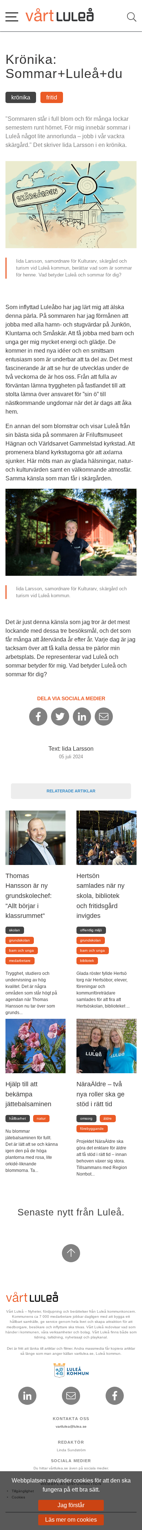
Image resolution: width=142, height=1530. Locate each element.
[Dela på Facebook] (38, 716)
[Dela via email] (104, 716)
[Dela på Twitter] (60, 716)
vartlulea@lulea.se (71, 1426)
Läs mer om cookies (71, 1520)
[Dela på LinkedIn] (82, 716)
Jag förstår (71, 1505)
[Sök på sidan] (132, 17)
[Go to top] (71, 1253)
